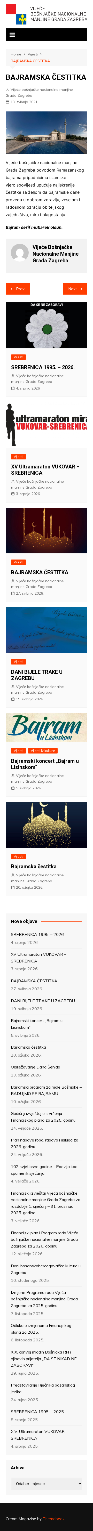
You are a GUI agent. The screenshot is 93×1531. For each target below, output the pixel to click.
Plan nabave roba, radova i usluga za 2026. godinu (44, 1143)
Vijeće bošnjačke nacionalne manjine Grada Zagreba (39, 92)
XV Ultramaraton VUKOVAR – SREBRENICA (38, 957)
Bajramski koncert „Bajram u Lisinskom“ (37, 1024)
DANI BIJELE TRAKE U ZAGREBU (43, 1000)
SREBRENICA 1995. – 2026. (43, 367)
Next (72, 288)
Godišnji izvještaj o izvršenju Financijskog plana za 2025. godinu (43, 1117)
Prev (20, 288)
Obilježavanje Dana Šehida (35, 1067)
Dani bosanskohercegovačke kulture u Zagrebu (46, 1269)
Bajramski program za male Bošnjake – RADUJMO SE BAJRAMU (46, 1090)
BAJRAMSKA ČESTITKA (39, 572)
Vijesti (18, 357)
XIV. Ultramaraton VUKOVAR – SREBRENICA (39, 1435)
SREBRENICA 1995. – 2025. (38, 1411)
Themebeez (54, 1518)
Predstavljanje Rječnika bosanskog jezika (43, 1388)
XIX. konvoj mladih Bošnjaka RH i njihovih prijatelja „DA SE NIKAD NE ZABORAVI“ (44, 1358)
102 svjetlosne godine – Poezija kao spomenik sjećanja (44, 1170)
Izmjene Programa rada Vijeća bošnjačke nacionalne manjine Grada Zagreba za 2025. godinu (44, 1299)
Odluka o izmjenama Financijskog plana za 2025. (41, 1329)
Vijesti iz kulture (43, 751)
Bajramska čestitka (34, 866)
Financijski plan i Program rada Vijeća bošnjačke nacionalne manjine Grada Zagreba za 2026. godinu (44, 1239)
